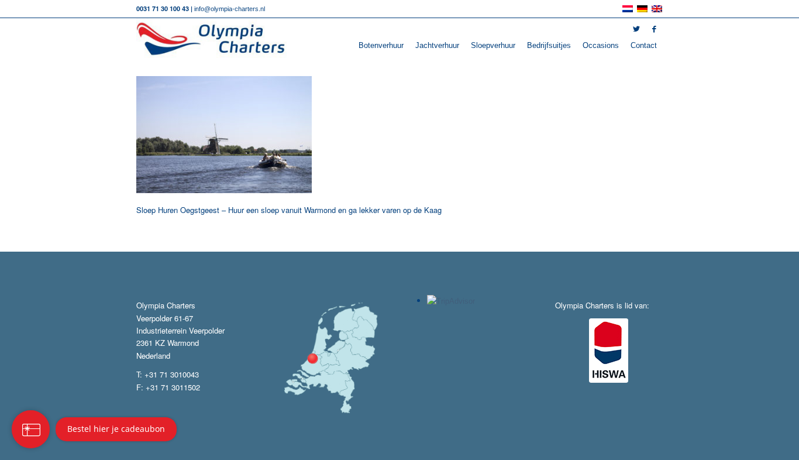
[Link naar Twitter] (636, 29)
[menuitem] (381, 45)
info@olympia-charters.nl (229, 8)
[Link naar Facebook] (654, 29)
